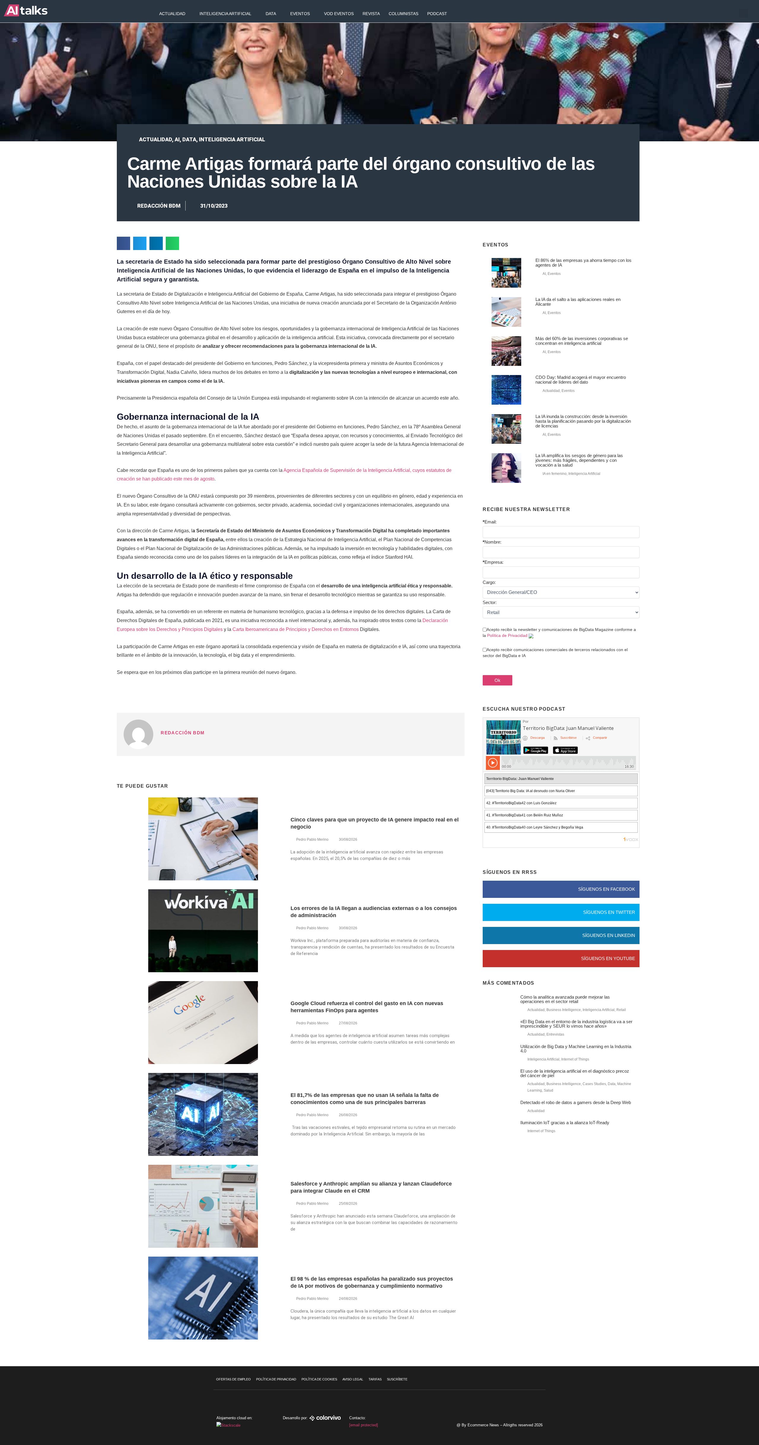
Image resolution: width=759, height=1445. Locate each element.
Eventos (300, 13)
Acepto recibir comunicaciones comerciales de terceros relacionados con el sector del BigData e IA (555, 652)
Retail (621, 1010)
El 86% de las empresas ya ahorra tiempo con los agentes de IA (583, 262)
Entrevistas (555, 1034)
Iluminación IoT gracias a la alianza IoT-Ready (564, 1122)
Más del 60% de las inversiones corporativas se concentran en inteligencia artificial (581, 341)
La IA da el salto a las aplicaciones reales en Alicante (578, 302)
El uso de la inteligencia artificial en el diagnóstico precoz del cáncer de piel (574, 1073)
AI (177, 139)
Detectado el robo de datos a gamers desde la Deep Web (575, 1102)
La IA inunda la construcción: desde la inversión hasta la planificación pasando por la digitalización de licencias (583, 421)
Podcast (437, 13)
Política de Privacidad (507, 635)
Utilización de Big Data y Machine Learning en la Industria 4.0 (575, 1048)
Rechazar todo (723, 1410)
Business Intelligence (563, 1010)
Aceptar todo (723, 1398)
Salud (548, 1090)
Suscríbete (397, 1379)
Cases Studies (594, 1084)
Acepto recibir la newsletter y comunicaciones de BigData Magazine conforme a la (559, 632)
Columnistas (403, 13)
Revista (371, 13)
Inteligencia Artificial (225, 13)
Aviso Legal (352, 1379)
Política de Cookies (319, 1379)
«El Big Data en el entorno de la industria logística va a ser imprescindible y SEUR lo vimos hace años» (576, 1024)
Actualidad (172, 13)
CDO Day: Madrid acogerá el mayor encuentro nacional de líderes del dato (580, 380)
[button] (743, 13)
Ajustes (723, 1422)
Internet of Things (575, 1059)
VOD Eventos (339, 13)
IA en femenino (555, 474)
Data (271, 13)
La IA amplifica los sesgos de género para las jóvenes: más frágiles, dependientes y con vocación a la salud (579, 460)
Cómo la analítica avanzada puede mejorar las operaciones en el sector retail (565, 999)
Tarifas (375, 1379)
